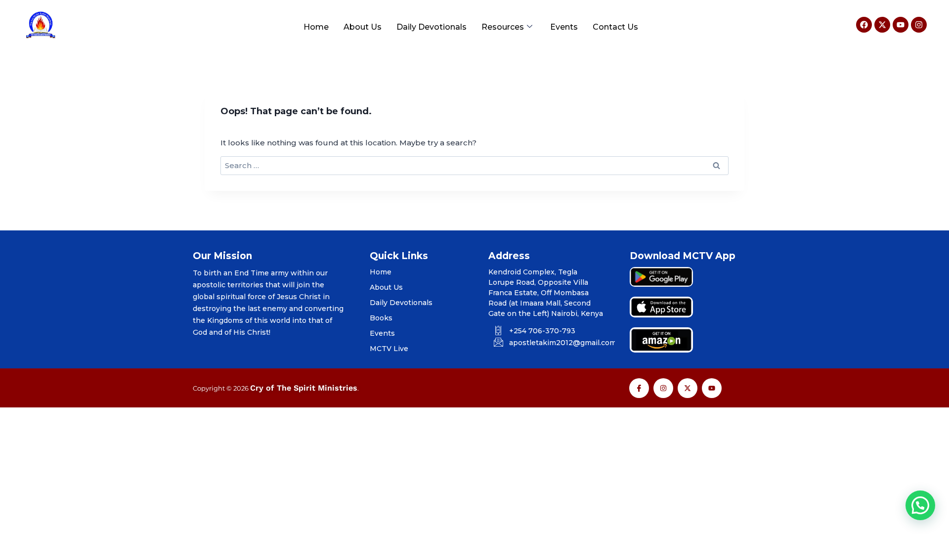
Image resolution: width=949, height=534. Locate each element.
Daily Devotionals (431, 27)
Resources (502, 27)
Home (316, 27)
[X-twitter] (882, 25)
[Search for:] (474, 165)
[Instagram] (919, 25)
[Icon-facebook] (639, 388)
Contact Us (615, 27)
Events (564, 27)
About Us (363, 27)
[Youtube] (900, 25)
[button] (920, 505)
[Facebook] (864, 25)
